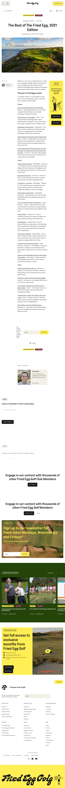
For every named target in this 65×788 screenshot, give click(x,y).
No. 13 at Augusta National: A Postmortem (29, 202)
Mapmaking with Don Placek (26, 127)
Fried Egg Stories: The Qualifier (26, 117)
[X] (29, 759)
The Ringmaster (22, 222)
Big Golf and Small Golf (24, 175)
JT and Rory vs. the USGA (25, 183)
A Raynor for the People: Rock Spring (28, 243)
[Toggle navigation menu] (3, 3)
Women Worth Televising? (25, 164)
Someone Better (22, 214)
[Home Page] (32, 3)
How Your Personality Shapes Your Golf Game (30, 108)
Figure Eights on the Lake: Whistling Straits (29, 305)
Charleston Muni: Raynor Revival (27, 268)
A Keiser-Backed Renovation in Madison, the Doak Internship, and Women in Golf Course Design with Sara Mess (32, 150)
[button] (59, 11)
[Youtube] (36, 759)
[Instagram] (32, 759)
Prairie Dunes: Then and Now (26, 193)
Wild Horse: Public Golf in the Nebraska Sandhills (31, 278)
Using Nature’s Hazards (24, 234)
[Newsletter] (7, 3)
